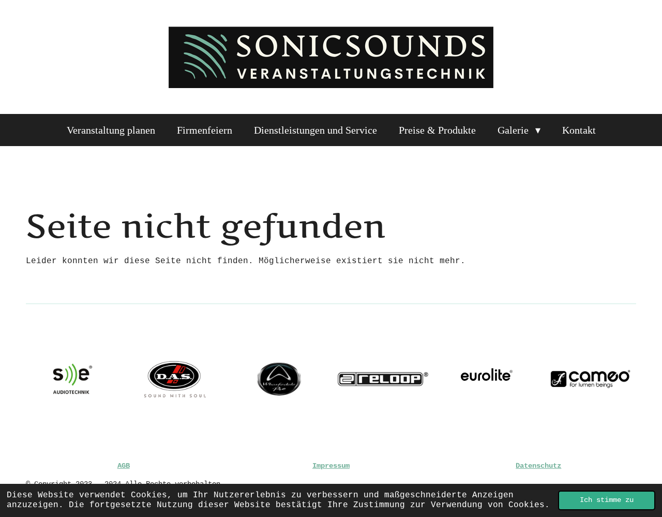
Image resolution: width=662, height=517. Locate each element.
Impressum (331, 466)
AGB (123, 466)
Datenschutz (538, 466)
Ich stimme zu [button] (607, 500)
